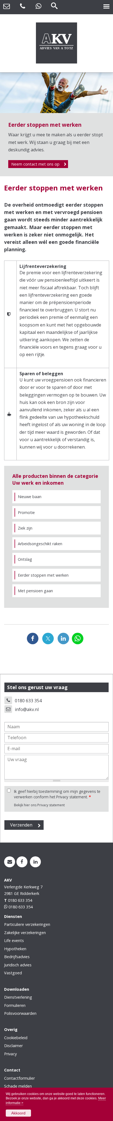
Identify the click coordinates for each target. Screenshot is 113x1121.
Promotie (26, 512)
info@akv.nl (27, 709)
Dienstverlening (18, 997)
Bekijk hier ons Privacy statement (39, 805)
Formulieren (15, 1005)
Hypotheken (15, 948)
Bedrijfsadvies (17, 956)
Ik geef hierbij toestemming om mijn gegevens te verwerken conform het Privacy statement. (57, 794)
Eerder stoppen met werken (43, 575)
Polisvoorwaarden (20, 1013)
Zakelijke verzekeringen (25, 932)
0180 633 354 (28, 701)
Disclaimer (13, 1045)
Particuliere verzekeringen (27, 924)
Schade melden (18, 1086)
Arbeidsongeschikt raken (40, 543)
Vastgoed (13, 972)
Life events (14, 940)
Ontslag (25, 559)
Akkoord (18, 1113)
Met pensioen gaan (35, 590)
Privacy (10, 1053)
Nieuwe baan (29, 496)
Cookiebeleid (15, 1037)
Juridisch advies (18, 964)
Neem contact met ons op (35, 164)
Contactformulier (19, 1078)
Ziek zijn (25, 528)
